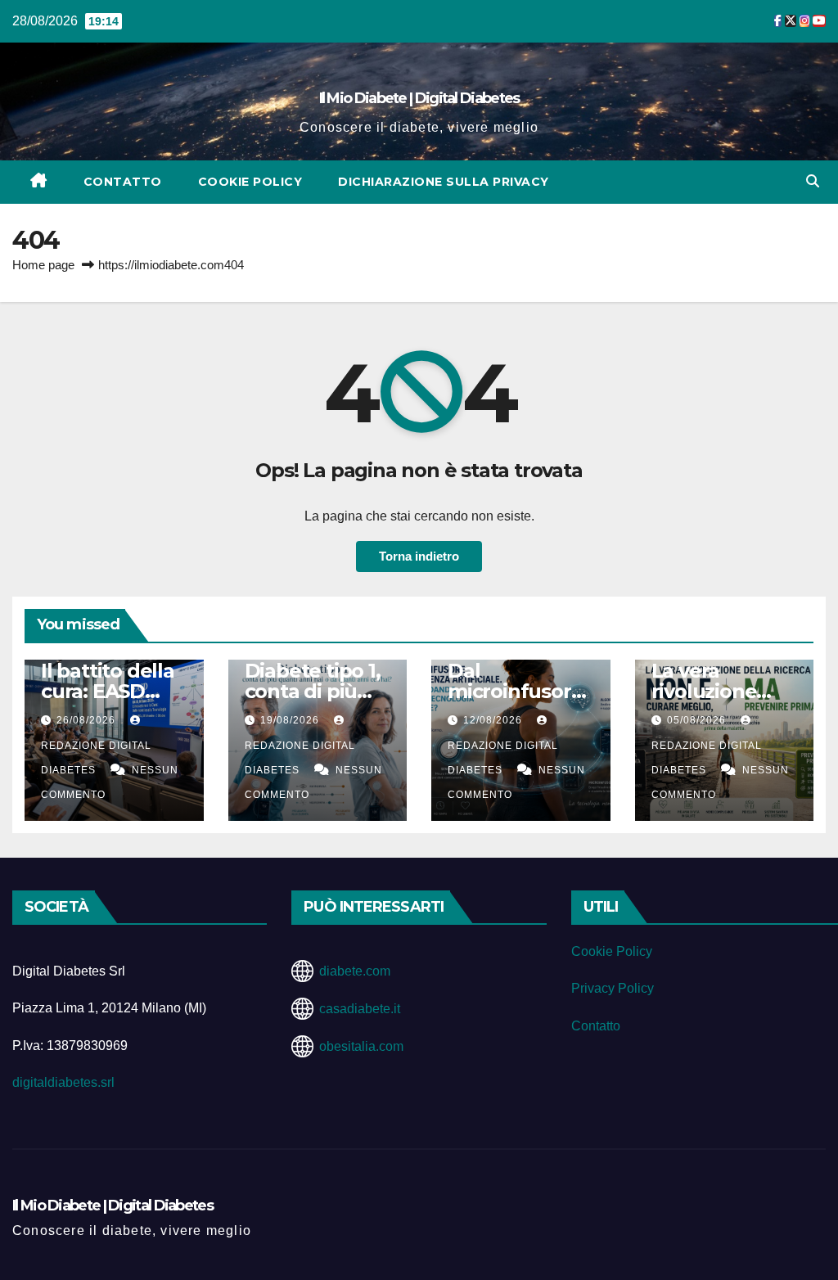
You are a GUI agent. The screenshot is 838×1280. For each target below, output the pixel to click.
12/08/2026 (494, 720)
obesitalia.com (361, 1046)
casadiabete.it (359, 1009)
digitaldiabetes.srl (63, 1082)
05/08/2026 (698, 720)
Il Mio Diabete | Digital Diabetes (419, 98)
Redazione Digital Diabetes (96, 758)
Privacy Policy (612, 988)
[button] (812, 181)
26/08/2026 (87, 720)
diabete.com (354, 971)
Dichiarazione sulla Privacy (443, 181)
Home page (43, 265)
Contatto (122, 181)
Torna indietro (419, 556)
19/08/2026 (291, 720)
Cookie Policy (250, 181)
